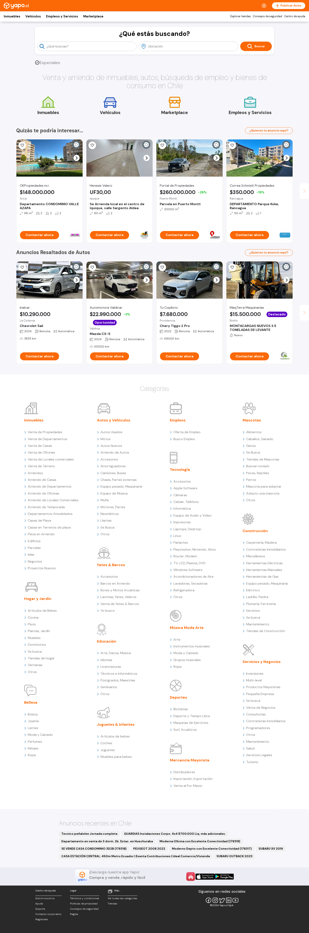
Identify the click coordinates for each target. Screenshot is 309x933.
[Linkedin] (228, 900)
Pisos (32, 624)
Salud (250, 748)
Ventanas (35, 665)
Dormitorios (37, 644)
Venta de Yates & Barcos (119, 604)
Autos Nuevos (111, 446)
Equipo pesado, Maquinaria (121, 486)
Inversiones (254, 673)
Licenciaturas (110, 666)
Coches (106, 743)
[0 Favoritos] (162, 267)
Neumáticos (109, 514)
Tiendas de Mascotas (262, 459)
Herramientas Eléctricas (264, 563)
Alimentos (253, 432)
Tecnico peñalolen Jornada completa (89, 834)
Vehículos (33, 16)
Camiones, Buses (113, 473)
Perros (251, 480)
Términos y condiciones (84, 898)
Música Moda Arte (187, 627)
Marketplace (93, 16)
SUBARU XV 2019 (271, 848)
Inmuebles (12, 16)
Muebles (34, 638)
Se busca (35, 651)
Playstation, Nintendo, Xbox (194, 549)
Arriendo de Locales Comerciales (53, 500)
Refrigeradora (183, 590)
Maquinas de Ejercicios (190, 722)
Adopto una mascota (262, 493)
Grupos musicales (187, 660)
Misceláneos (255, 556)
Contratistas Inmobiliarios (266, 549)
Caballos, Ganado (259, 439)
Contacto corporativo (48, 914)
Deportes (178, 697)
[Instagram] (215, 900)
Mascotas (252, 420)
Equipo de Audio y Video (192, 515)
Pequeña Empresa (260, 694)
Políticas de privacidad (84, 903)
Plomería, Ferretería (261, 604)
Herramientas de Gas (262, 576)
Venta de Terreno (41, 466)
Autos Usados (111, 432)
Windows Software (187, 570)
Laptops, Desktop (187, 529)
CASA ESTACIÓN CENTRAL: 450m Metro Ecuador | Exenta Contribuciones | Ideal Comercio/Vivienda (135, 856)
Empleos (178, 420)
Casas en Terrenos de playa (49, 527)
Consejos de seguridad (267, 16)
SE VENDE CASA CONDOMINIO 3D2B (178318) (94, 848)
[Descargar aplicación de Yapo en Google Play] (224, 877)
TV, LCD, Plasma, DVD (189, 563)
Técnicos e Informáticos (118, 673)
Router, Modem (185, 556)
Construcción (255, 530)
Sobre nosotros (45, 898)
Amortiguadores (113, 466)
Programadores (258, 728)
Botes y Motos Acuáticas (120, 590)
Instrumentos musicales (191, 646)
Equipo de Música (114, 493)
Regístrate (41, 919)
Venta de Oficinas (41, 452)
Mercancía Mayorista (189, 760)
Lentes (33, 728)
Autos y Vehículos (113, 420)
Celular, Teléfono (186, 502)
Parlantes (180, 542)
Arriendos (35, 473)
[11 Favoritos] (162, 145)
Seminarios (108, 687)
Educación (106, 641)
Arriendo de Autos (114, 452)
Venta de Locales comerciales (51, 459)
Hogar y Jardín (37, 598)
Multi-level (254, 680)
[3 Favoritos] (232, 267)
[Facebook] (208, 900)
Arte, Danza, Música (115, 653)
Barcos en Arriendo (115, 583)
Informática (182, 508)
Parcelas (34, 548)
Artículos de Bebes (42, 610)
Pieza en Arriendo (41, 534)
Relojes (33, 748)
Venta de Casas (40, 446)
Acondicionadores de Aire (193, 576)
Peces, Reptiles (257, 473)
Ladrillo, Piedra (257, 597)
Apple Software (185, 488)
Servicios (253, 610)
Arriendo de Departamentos (49, 486)
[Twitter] (222, 900)
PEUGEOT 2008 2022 (149, 848)
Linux (177, 536)
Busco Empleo (184, 439)
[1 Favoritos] (22, 145)
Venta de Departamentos (47, 439)
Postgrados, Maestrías (117, 680)
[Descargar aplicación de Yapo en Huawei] (190, 876)
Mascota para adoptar (263, 486)
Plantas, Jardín (39, 631)
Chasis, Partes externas (118, 480)
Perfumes (35, 741)
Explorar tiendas (240, 16)
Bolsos (33, 714)
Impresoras (182, 522)
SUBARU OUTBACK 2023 (234, 856)
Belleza (30, 702)
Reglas (74, 914)
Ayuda (39, 903)
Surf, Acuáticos (185, 729)
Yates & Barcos (111, 564)
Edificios (34, 541)
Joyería (33, 721)
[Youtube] (235, 900)
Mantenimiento (257, 624)
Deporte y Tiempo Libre (191, 716)
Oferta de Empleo (187, 432)
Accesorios (109, 459)
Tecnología (180, 469)
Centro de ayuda (294, 16)
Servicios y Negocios (262, 661)
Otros (32, 672)
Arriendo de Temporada (46, 507)
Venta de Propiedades (45, 432)
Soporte (40, 909)
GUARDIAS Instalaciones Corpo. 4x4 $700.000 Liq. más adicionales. (175, 834)
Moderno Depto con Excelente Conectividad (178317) (212, 848)
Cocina (33, 617)
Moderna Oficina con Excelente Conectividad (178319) (200, 841)
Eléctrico (253, 590)
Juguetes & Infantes (116, 724)
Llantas (106, 520)
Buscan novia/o (257, 466)
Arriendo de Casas (42, 480)
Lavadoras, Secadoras (190, 583)
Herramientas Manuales (264, 570)
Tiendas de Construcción (265, 631)
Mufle (104, 500)
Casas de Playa (39, 520)
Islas (31, 554)
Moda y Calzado (40, 734)
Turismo (252, 762)
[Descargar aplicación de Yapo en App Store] (205, 877)
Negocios (35, 561)
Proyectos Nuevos (42, 568)
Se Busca (107, 527)
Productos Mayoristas (263, 687)
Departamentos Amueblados (50, 514)
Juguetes (107, 750)
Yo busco (107, 610)
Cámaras (180, 495)
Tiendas (112, 903)
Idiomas (106, 660)
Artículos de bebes (115, 736)
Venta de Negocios (260, 707)
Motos (105, 439)
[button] (77, 158)
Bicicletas (180, 709)
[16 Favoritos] (232, 145)
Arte (176, 639)
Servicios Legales (259, 755)
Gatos (251, 446)
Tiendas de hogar (41, 658)
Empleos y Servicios (62, 16)
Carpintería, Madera (261, 542)
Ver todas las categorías (122, 898)
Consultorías (256, 714)
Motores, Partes (112, 507)
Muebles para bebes (116, 757)
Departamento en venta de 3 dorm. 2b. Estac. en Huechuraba (107, 841)
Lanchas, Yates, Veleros (118, 597)
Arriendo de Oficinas (43, 493)
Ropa (32, 755)
